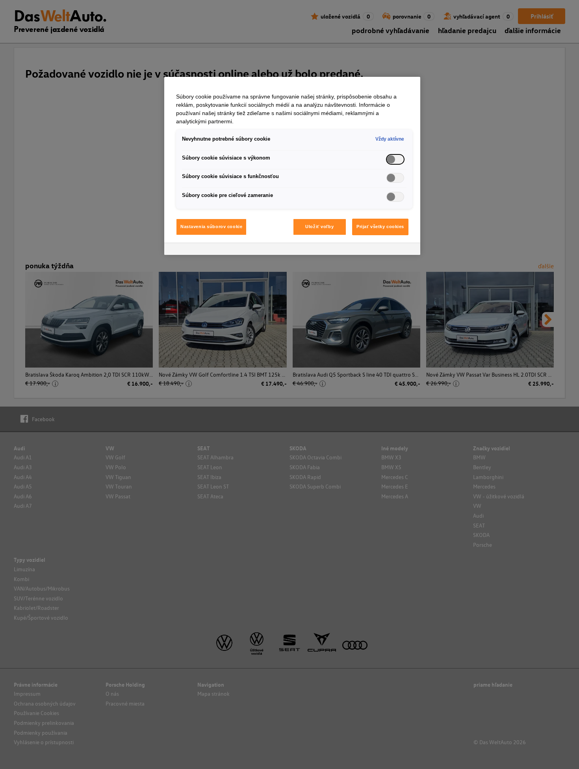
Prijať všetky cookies (380, 226)
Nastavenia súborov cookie (211, 226)
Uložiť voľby (319, 226)
